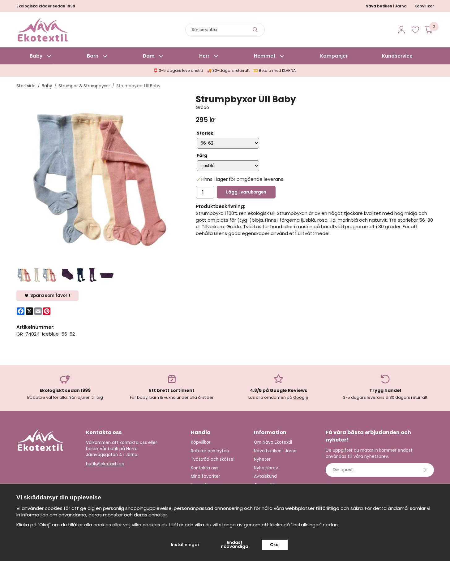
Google (300, 397)
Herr (204, 56)
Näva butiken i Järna (386, 6)
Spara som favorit (49, 295)
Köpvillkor (424, 6)
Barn (92, 56)
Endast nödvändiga (234, 545)
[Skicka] (426, 470)
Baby (36, 56)
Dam (149, 56)
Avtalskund (265, 476)
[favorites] (415, 29)
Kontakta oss (204, 468)
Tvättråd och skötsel (212, 459)
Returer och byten (210, 451)
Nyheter (262, 459)
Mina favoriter (205, 476)
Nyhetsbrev (266, 468)
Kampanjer (334, 56)
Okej (275, 545)
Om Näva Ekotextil (273, 442)
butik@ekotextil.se (105, 464)
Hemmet (265, 56)
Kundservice (397, 56)
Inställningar (185, 545)
